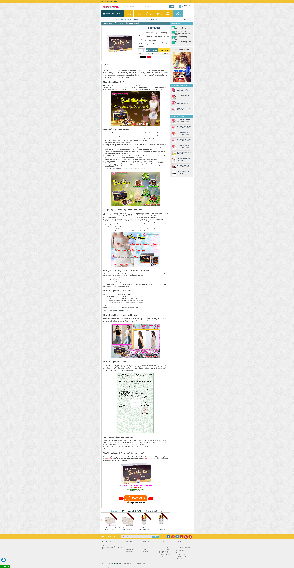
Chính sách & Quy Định (164, 554)
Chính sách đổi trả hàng (164, 556)
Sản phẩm (128, 14)
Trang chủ (105, 19)
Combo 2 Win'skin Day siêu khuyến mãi (161, 527)
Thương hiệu (158, 14)
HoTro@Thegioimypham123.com (183, 554)
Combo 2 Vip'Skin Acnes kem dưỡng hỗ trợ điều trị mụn (184, 102)
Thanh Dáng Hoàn (109, 86)
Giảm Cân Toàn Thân (126, 19)
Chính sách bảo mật (163, 551)
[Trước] (182, 19)
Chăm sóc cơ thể (114, 19)
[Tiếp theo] (190, 19)
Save (150, 57)
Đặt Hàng (153, 50)
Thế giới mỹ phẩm (119, 457)
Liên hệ (168, 14)
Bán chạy (148, 14)
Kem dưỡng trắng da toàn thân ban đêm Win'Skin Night (184, 171)
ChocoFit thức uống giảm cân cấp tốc (184, 89)
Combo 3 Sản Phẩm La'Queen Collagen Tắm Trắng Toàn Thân (184, 139)
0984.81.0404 (5, 566)
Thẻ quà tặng (145, 549)
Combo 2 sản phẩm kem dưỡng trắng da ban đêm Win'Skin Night (184, 165)
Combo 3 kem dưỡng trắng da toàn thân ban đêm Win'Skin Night (184, 119)
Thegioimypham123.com (116, 563)
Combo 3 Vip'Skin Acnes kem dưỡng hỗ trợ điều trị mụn (184, 95)
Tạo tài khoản (128, 547)
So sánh (167, 53)
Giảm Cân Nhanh (105, 1)
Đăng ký (155, 536)
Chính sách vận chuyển (164, 549)
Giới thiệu (144, 546)
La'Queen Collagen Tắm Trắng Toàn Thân (184, 152)
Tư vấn (191, 1)
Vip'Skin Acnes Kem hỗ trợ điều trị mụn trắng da (184, 108)
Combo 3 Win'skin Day (144, 527)
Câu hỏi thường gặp (163, 552)
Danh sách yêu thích (129, 549)
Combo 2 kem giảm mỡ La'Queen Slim (110, 527)
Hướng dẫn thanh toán (164, 547)
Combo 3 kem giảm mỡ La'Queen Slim (127, 527)
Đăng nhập (127, 546)
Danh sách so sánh (129, 551)
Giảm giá (138, 14)
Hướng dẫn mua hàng (164, 546)
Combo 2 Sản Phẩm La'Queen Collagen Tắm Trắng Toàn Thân (184, 145)
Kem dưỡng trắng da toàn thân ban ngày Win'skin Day (184, 158)
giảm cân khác (124, 310)
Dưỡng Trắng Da (113, 1)
